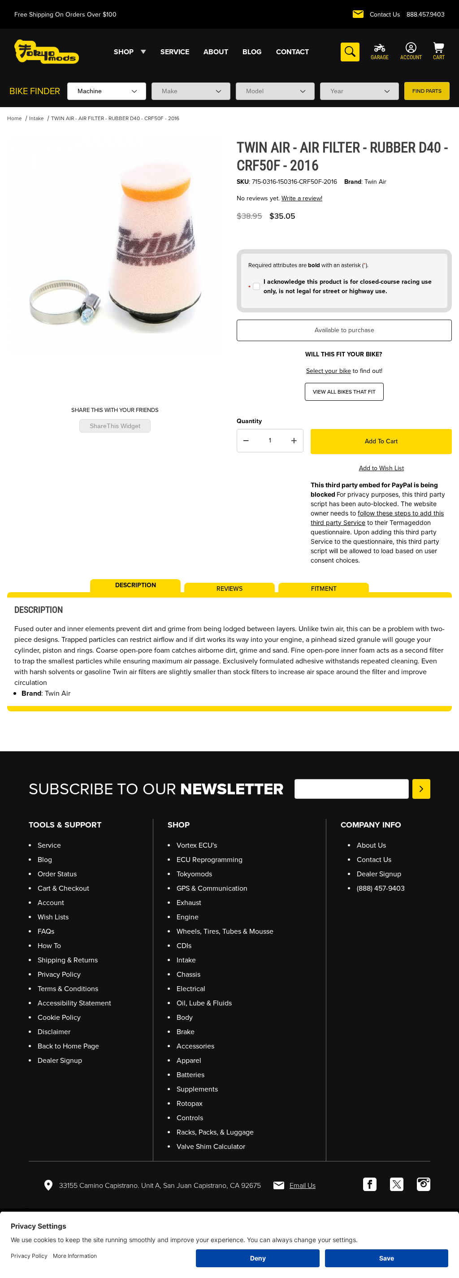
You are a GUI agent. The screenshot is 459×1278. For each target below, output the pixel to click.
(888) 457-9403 (381, 888)
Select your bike (328, 371)
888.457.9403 (426, 14)
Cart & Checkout (63, 888)
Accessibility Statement (74, 1003)
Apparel (189, 1060)
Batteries (190, 1075)
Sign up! (421, 789)
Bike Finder (34, 91)
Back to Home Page (68, 1046)
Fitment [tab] (324, 588)
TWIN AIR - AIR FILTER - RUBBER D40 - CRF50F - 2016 (115, 118)
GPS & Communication (212, 888)
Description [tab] (135, 585)
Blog (45, 859)
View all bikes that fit (344, 392)
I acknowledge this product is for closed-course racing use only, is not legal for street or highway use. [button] (348, 286)
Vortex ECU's (197, 845)
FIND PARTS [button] (427, 91)
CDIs (184, 945)
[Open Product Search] (350, 52)
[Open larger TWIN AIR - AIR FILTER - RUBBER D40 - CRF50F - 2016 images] (114, 246)
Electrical (191, 988)
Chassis (188, 974)
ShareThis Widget (115, 425)
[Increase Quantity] (294, 440)
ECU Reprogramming (209, 859)
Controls (190, 1118)
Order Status (57, 874)
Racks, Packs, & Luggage (215, 1132)
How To (49, 945)
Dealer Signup (60, 1060)
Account (51, 902)
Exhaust (189, 902)
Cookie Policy (59, 1017)
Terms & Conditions (68, 988)
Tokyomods (194, 874)
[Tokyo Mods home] (46, 51)
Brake (186, 1032)
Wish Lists (53, 917)
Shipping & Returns (68, 960)
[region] (114, 377)
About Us (371, 845)
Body (185, 1017)
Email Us (303, 1185)
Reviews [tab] (229, 588)
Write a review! (301, 198)
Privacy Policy (59, 974)
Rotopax (190, 1103)
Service (49, 845)
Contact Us (385, 14)
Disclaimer (54, 1032)
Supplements (197, 1089)
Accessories (195, 1046)
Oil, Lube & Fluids (204, 1003)
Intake (36, 118)
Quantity (249, 421)
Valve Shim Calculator (211, 1146)
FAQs (46, 931)
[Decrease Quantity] (246, 440)
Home (14, 118)
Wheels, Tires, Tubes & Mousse (225, 931)
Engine (188, 917)
